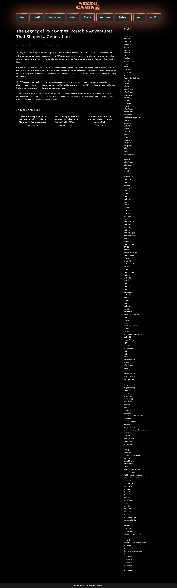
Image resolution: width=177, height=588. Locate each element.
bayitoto (127, 39)
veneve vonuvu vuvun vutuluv (135, 537)
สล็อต (126, 67)
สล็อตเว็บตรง (128, 89)
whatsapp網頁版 (130, 236)
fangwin (127, 331)
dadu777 (127, 126)
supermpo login (129, 427)
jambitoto (127, 509)
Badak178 (127, 168)
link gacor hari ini (130, 385)
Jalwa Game (128, 396)
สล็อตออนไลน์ (129, 165)
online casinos (129, 523)
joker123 (36, 17)
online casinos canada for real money (137, 430)
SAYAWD (127, 101)
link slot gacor (129, 61)
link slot (126, 47)
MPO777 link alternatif (132, 469)
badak (126, 283)
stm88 (126, 357)
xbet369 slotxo (129, 452)
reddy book (128, 441)
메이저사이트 (128, 399)
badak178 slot (129, 244)
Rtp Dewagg (128, 227)
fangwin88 (127, 44)
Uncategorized (54, 45)
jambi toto (127, 506)
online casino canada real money (135, 478)
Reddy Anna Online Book (133, 475)
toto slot (127, 64)
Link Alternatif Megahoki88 (133, 416)
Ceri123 (126, 191)
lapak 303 (127, 413)
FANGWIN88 (128, 120)
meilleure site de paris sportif (134, 314)
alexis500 (127, 405)
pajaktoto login (129, 360)
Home (22, 17)
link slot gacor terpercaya (133, 551)
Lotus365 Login (129, 461)
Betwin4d (127, 419)
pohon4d (127, 207)
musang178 (128, 140)
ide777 (126, 267)
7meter (126, 407)
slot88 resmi (128, 464)
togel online (128, 69)
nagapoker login (129, 340)
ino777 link (128, 402)
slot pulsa (127, 480)
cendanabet (128, 557)
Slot (125, 554)
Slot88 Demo (128, 492)
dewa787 (127, 137)
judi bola (127, 185)
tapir (125, 303)
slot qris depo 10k (130, 421)
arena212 (127, 171)
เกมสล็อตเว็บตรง (129, 154)
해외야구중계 (128, 261)
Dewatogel (127, 528)
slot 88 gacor (128, 348)
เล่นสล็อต (127, 131)
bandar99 (127, 390)
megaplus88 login (130, 388)
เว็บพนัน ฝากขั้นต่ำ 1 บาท (132, 78)
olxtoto (72, 17)
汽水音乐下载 (128, 176)
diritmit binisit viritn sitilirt (133, 534)
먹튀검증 (127, 540)
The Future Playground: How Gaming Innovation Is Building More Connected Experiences (32, 119)
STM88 (126, 247)
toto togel (127, 72)
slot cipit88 (128, 312)
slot (125, 75)
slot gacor (127, 103)
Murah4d (87, 17)
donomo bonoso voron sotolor (135, 542)
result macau (128, 531)
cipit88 (126, 106)
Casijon (126, 84)
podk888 (127, 160)
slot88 (139, 17)
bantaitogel (128, 36)
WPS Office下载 (129, 233)
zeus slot (127, 393)
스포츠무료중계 (129, 376)
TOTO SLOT (128, 345)
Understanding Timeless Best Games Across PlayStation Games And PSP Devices (66, 119)
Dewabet (127, 435)
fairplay (126, 450)
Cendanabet (123, 17)
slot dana (127, 489)
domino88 (127, 410)
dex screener (128, 292)
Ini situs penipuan (130, 253)
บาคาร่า (126, 368)
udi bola (127, 458)
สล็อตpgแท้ (128, 86)
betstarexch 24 (129, 221)
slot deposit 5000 (130, 374)
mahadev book (129, 447)
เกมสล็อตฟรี (128, 115)
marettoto (127, 309)
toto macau (128, 433)
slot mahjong (105, 17)
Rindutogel (128, 486)
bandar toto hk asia (131, 326)
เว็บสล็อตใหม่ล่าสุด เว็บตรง (133, 117)
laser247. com (129, 438)
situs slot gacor (129, 483)
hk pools (127, 371)
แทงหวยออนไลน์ (129, 362)
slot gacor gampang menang (134, 334)
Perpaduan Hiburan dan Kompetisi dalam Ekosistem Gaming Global (100, 119)
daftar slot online (55, 17)
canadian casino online (132, 455)
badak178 (127, 41)
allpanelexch (128, 444)
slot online (127, 98)
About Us (153, 17)
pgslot (126, 466)
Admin (22, 45)
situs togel (127, 216)
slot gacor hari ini (130, 517)
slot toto (127, 50)
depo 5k (127, 81)
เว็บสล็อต (127, 53)
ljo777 (126, 495)
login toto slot (129, 379)
